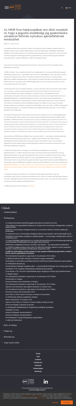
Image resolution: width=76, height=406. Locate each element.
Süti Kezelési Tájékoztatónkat (31, 396)
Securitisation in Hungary (13, 279)
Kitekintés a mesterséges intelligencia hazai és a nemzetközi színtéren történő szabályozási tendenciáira (36, 230)
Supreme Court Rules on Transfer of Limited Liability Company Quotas (29, 302)
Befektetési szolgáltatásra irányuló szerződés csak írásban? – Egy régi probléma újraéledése (37, 245)
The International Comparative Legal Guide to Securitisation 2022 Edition (30, 256)
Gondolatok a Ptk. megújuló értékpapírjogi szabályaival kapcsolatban (29, 269)
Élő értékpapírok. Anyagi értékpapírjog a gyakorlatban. (24, 318)
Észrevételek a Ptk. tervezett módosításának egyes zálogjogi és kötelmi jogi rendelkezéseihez (38, 271)
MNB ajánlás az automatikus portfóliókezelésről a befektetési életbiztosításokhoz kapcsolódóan (38, 261)
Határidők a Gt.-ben (12, 310)
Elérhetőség (38, 371)
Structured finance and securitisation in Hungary (21, 282)
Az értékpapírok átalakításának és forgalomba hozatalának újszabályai (29, 307)
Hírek (38, 356)
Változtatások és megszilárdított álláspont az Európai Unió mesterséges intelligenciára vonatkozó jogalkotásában (39, 226)
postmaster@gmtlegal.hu (37, 390)
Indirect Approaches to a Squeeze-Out (18, 300)
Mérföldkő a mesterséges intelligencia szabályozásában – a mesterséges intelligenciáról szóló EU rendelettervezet (39, 237)
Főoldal (38, 354)
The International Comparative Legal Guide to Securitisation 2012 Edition (30, 284)
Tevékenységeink (38, 368)
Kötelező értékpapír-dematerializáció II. (18, 312)
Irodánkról (38, 359)
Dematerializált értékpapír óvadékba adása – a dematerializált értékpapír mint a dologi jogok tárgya (39, 266)
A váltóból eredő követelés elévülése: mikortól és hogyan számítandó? (29, 258)
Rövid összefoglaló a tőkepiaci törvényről (19, 305)
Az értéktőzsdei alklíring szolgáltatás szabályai (21, 297)
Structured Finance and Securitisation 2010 (20, 292)
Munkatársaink (38, 362)
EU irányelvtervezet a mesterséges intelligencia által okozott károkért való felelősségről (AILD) (38, 234)
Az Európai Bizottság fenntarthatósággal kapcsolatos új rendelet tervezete (31, 223)
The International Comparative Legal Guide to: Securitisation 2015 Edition (30, 276)
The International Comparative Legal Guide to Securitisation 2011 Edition (30, 289)
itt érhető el (31, 186)
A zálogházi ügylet (11, 274)
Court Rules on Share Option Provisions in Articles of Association (27, 294)
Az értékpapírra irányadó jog (15, 264)
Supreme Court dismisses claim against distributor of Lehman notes (28, 287)
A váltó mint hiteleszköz (13, 320)
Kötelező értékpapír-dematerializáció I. (18, 315)
